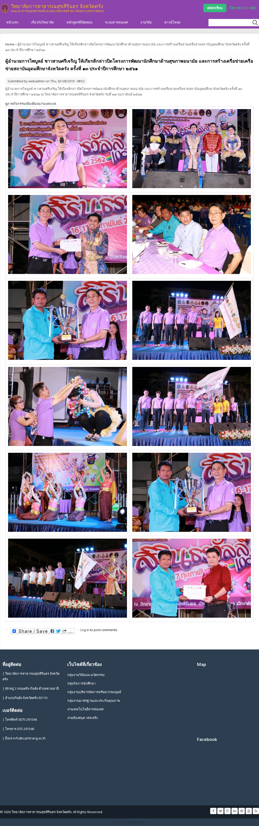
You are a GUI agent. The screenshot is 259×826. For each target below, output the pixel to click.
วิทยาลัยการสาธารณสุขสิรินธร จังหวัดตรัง (57, 6)
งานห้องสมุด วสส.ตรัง (82, 717)
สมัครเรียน (215, 8)
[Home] (5, 8)
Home (9, 44)
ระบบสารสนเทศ (116, 22)
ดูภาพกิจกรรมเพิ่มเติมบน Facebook (30, 103)
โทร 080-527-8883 (243, 8)
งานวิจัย (146, 22)
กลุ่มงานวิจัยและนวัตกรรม (86, 674)
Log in (84, 630)
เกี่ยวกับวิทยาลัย (42, 22)
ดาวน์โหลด (172, 22)
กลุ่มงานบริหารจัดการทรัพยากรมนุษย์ (94, 692)
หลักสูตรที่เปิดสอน (79, 22)
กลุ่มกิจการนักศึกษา (81, 683)
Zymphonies (136, 822)
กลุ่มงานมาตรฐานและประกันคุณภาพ (93, 700)
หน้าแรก (12, 22)
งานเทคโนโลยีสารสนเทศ (85, 709)
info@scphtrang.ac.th (29, 738)
